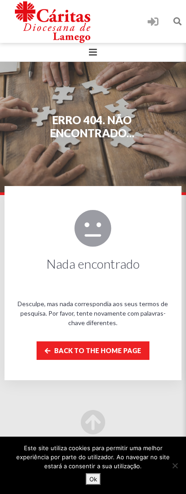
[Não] (174, 465)
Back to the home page (97, 350)
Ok (93, 479)
